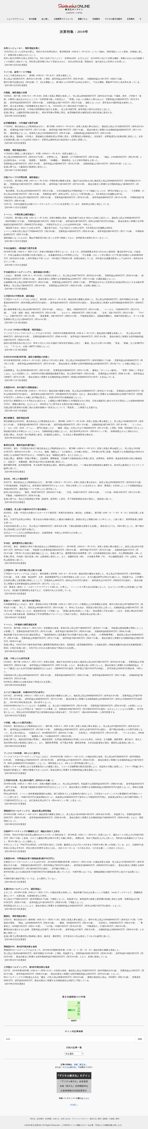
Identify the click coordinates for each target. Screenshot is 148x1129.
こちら (86, 1098)
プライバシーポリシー (80, 1118)
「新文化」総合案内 (36, 1118)
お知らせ (56, 1118)
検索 (140, 1038)
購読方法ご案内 (95, 1118)
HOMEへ (74, 1104)
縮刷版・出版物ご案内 (111, 1118)
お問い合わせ (66, 1118)
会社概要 (48, 1118)
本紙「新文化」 (80, 1064)
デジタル (66, 1067)
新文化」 (74, 1067)
